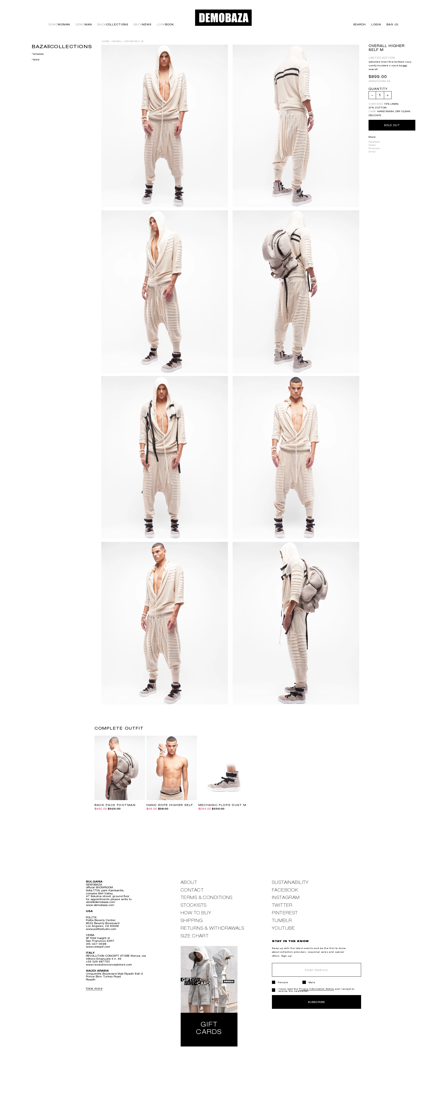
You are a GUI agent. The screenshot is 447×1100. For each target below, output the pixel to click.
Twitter (372, 145)
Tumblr (282, 920)
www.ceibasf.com (98, 946)
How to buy (196, 912)
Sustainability (290, 882)
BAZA (112, 24)
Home (105, 41)
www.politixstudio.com (101, 928)
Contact (192, 890)
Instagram (286, 897)
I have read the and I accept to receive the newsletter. (316, 990)
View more (94, 988)
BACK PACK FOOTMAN (115, 805)
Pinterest (374, 148)
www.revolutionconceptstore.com (109, 964)
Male (311, 982)
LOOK (165, 24)
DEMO (59, 24)
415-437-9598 (96, 943)
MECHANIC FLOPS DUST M (222, 805)
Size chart (195, 935)
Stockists (194, 905)
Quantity (378, 89)
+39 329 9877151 (98, 961)
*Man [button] (35, 59)
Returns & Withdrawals (212, 928)
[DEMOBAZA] (223, 18)
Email (372, 152)
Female (283, 982)
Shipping (192, 920)
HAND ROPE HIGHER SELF (169, 805)
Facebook (374, 142)
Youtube (283, 928)
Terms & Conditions (207, 897)
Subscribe (316, 1001)
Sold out (392, 125)
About (189, 882)
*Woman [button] (38, 54)
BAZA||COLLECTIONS (62, 46)
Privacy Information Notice (316, 989)
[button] (391, 24)
